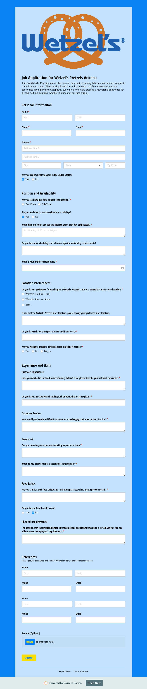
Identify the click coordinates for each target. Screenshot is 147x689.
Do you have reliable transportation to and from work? (54, 331)
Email (83, 127)
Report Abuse (64, 671)
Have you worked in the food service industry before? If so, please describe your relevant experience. (73, 378)
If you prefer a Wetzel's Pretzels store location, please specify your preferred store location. (66, 313)
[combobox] (83, 165)
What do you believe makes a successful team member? (54, 463)
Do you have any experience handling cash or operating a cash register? (61, 396)
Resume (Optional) (31, 633)
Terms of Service (81, 671)
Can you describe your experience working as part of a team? (56, 445)
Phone (30, 127)
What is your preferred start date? (43, 261)
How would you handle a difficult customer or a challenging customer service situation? (69, 419)
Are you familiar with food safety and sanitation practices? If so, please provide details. (69, 489)
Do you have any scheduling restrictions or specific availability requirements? (59, 243)
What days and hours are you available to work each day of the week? (61, 224)
